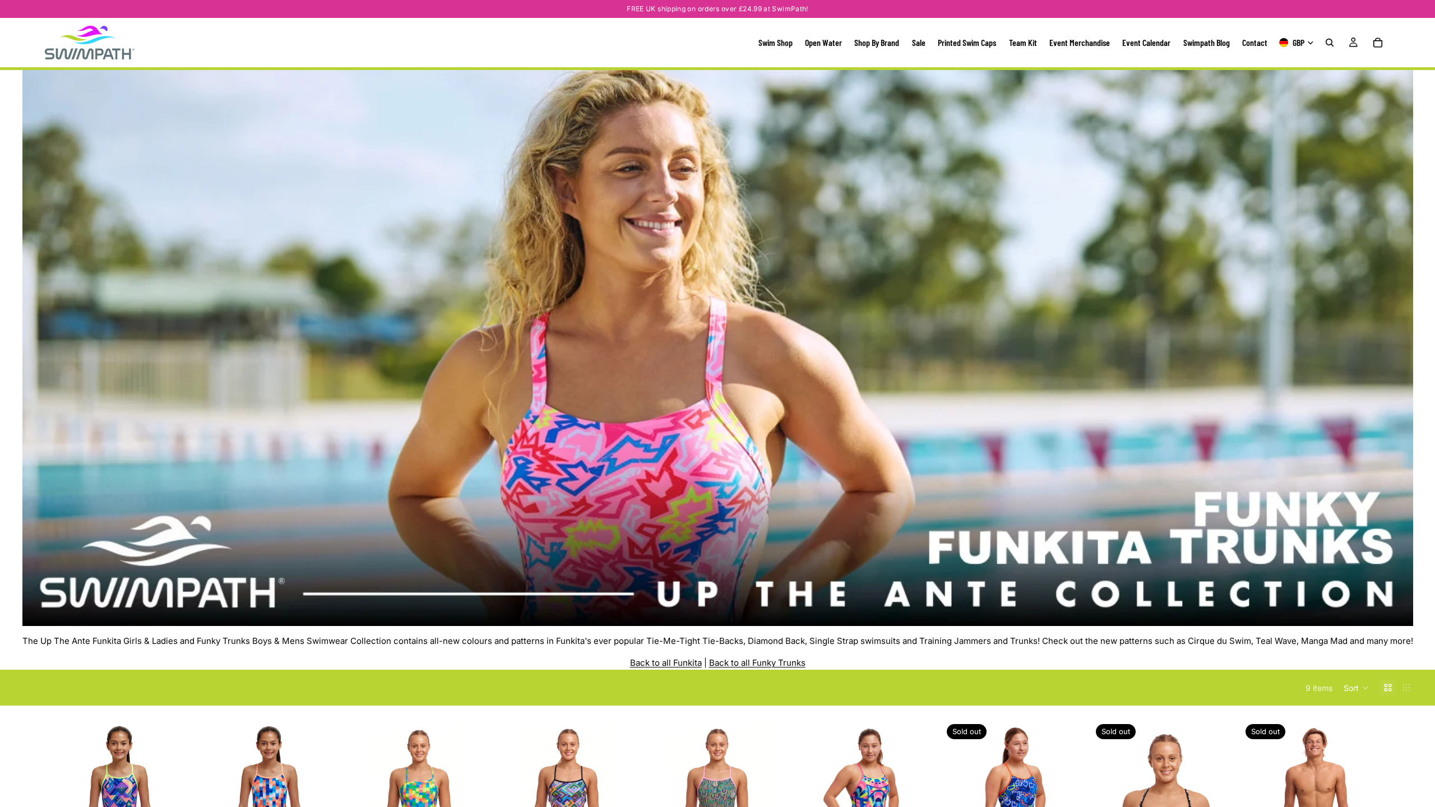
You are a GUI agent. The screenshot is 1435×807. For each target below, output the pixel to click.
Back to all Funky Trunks (757, 662)
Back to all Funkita (666, 662)
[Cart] (1377, 42)
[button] (1356, 687)
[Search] (1329, 42)
